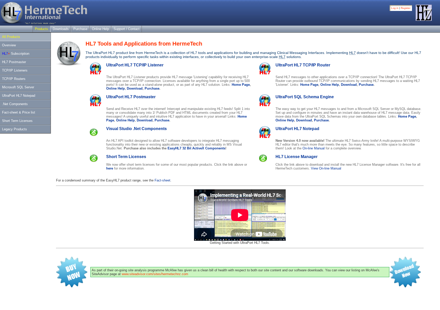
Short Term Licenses (17, 121)
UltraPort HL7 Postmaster (131, 97)
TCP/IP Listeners (15, 70)
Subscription (15, 53)
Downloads (61, 29)
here (109, 168)
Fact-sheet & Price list (18, 112)
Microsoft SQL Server (18, 87)
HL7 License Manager (297, 156)
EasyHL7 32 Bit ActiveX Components (196, 148)
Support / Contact (127, 29)
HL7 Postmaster (14, 62)
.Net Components (15, 104)
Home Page (241, 85)
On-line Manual (313, 148)
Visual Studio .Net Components (136, 128)
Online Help (100, 29)
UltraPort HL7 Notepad (18, 95)
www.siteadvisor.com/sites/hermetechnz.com (155, 274)
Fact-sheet (162, 180)
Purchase (80, 29)
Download (135, 88)
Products (41, 29)
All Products (11, 37)
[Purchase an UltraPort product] (73, 287)
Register (405, 8)
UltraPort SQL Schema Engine (305, 97)
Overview (9, 45)
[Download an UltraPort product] (406, 287)
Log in (394, 8)
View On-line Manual (326, 168)
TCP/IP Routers (13, 79)
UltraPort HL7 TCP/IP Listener (134, 65)
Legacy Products (14, 129)
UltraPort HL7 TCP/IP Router (303, 65)
